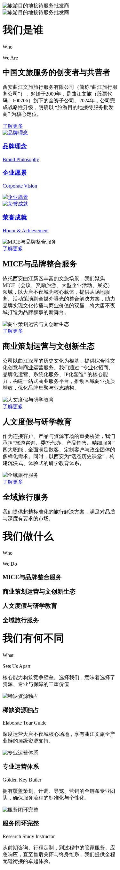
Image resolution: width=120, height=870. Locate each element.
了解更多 (13, 126)
